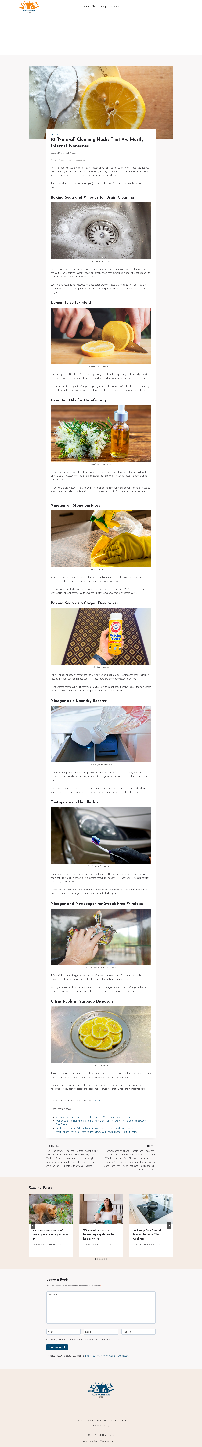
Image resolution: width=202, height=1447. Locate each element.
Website (127, 1331)
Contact (115, 7)
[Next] (169, 1225)
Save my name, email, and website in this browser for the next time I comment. (85, 1339)
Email (88, 1331)
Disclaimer (120, 1420)
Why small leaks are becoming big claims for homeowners (98, 1234)
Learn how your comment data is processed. (107, 1355)
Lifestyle (55, 134)
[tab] (95, 1259)
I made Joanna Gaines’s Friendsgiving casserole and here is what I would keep (94, 1128)
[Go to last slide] (33, 1225)
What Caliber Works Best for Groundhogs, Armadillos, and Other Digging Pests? (96, 1131)
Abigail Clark (58, 153)
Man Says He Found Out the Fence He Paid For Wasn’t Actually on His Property (95, 1116)
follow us (99, 1100)
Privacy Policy (104, 1420)
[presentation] (51, 1209)
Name (51, 1331)
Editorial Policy (101, 1425)
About (95, 7)
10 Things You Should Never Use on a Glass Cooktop (147, 1234)
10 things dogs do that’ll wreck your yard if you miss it (50, 1234)
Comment (53, 1294)
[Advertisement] (101, 34)
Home (85, 7)
